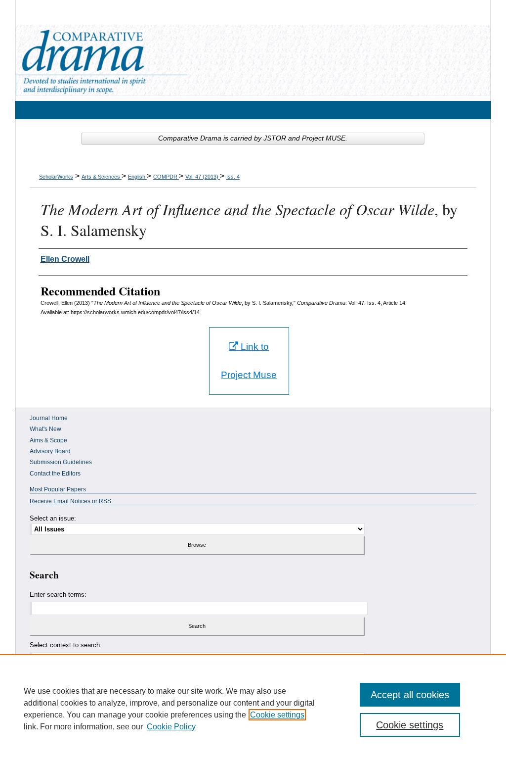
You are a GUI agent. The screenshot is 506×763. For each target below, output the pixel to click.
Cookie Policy (171, 726)
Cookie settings (277, 715)
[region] (253, 708)
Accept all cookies (410, 694)
